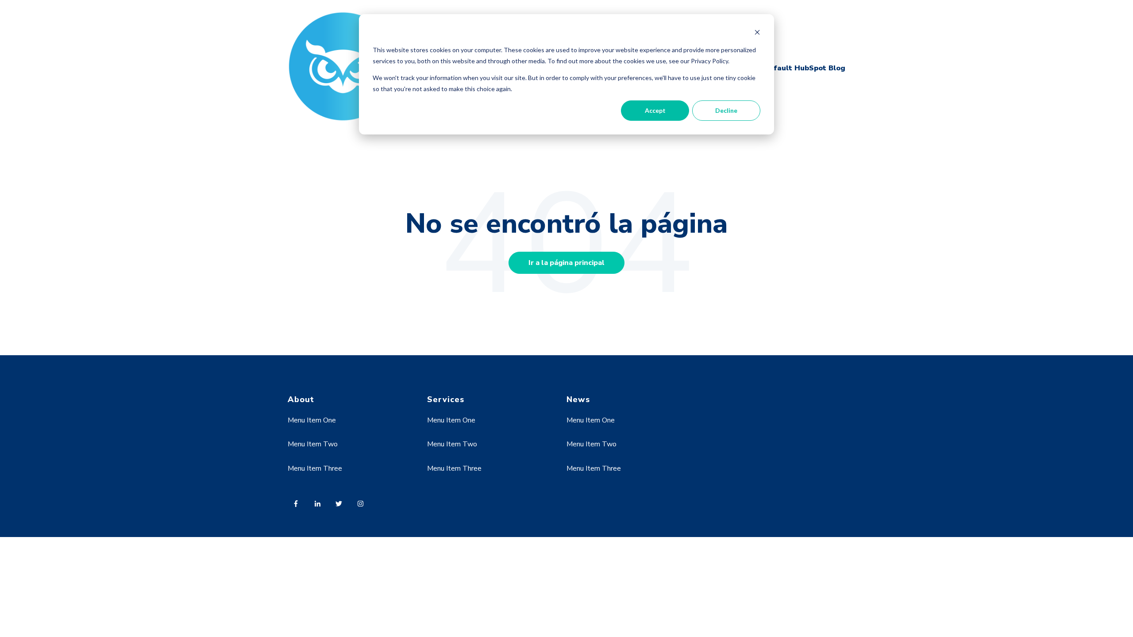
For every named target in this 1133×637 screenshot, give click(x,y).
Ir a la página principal (566, 263)
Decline (726, 110)
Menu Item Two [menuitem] (313, 444)
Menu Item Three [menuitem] (315, 468)
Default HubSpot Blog (804, 68)
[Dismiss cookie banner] (757, 33)
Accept (655, 110)
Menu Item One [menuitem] (312, 420)
